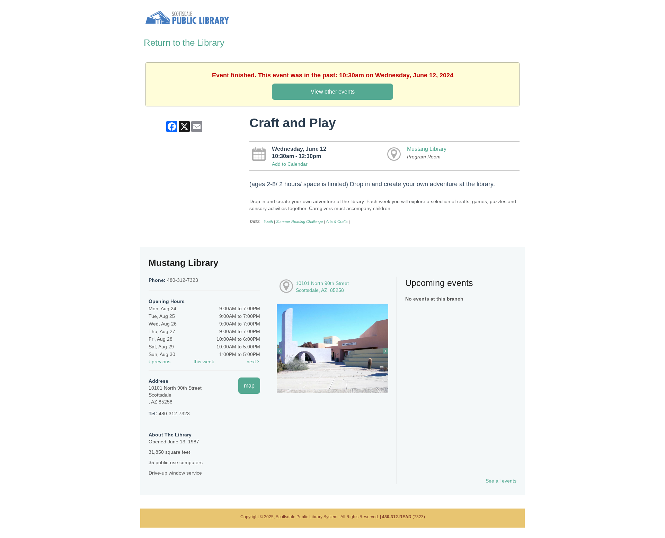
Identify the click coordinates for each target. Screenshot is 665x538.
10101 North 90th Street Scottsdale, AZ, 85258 (322, 286)
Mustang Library (426, 149)
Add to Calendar (290, 164)
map (249, 385)
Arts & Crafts (337, 221)
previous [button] (160, 361)
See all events (501, 481)
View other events (333, 91)
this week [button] (204, 361)
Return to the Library (184, 42)
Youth (268, 221)
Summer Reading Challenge (299, 221)
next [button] (252, 361)
